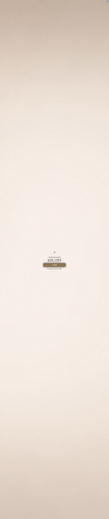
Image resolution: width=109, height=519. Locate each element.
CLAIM (54, 265)
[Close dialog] (108, 1)
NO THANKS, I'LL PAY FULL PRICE (54, 268)
